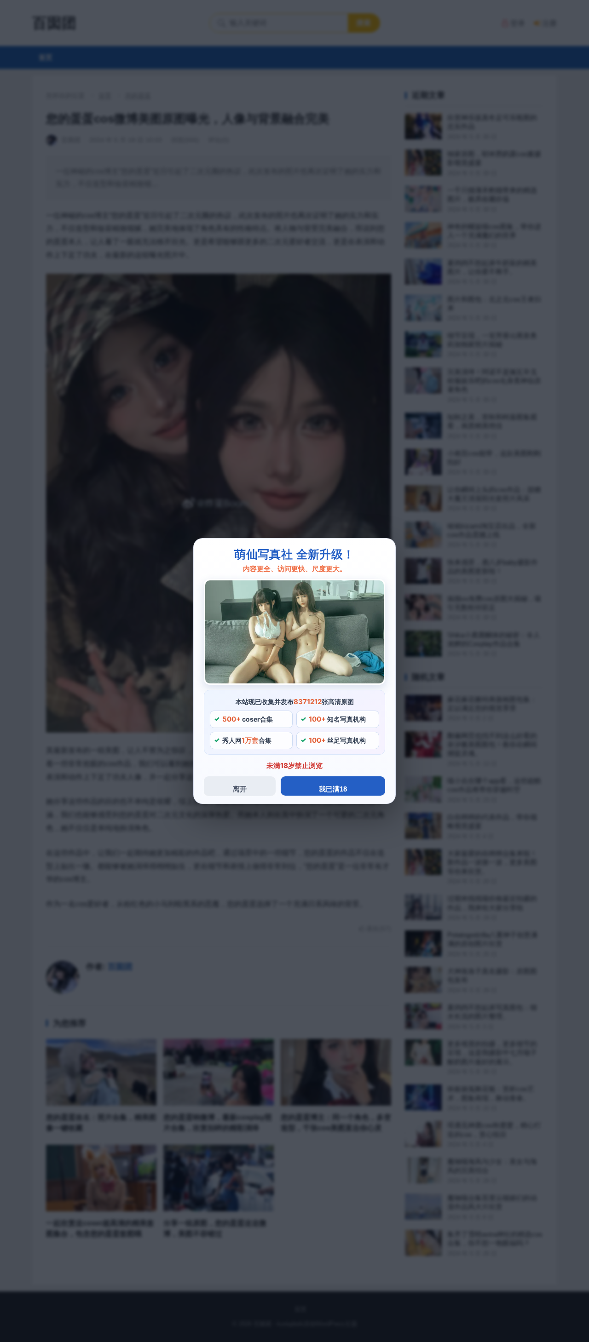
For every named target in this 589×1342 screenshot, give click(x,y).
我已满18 (333, 789)
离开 (240, 789)
